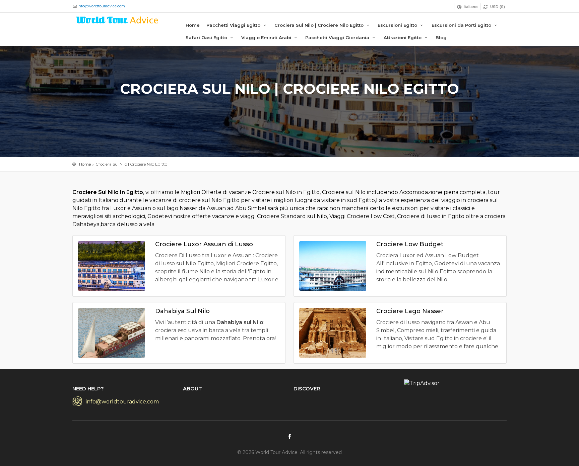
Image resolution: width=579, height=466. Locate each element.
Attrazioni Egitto (403, 37)
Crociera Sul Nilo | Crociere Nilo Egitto (319, 25)
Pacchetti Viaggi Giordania (338, 37)
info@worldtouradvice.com (101, 6)
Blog (441, 37)
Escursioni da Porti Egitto (462, 25)
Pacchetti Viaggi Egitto (234, 25)
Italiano (471, 6)
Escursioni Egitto (398, 25)
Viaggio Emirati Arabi (267, 37)
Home (193, 25)
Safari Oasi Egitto (207, 37)
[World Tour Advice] (117, 21)
